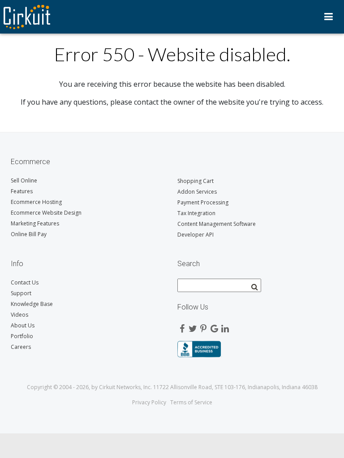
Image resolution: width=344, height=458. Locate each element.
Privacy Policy (149, 402)
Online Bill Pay (29, 234)
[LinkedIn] (224, 326)
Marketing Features (35, 223)
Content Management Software (216, 224)
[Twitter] (192, 326)
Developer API (195, 234)
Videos (19, 314)
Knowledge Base (32, 304)
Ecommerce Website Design (46, 212)
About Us (22, 325)
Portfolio (22, 336)
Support (21, 293)
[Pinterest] (203, 326)
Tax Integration (196, 213)
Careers (21, 347)
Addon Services (197, 191)
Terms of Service (191, 402)
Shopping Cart (195, 181)
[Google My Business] (214, 326)
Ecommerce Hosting (36, 202)
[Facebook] (181, 326)
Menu (328, 16)
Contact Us (25, 282)
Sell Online (24, 180)
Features (22, 191)
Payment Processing (202, 202)
